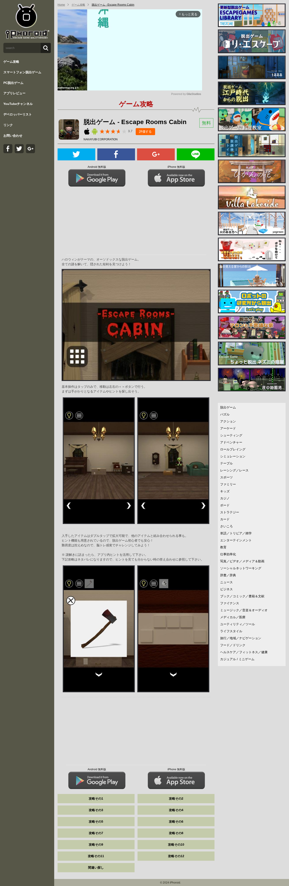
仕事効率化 (228, 554)
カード (225, 519)
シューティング (231, 435)
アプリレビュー (14, 93)
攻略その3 (96, 810)
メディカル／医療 (232, 617)
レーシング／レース (234, 470)
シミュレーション (232, 456)
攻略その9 (96, 844)
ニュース (226, 582)
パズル (225, 414)
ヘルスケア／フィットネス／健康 (244, 652)
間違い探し (96, 867)
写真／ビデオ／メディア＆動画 (242, 561)
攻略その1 (96, 798)
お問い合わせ (12, 135)
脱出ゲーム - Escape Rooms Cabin (113, 4)
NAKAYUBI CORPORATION (101, 139)
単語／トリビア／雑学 (236, 533)
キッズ (225, 491)
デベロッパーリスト (17, 114)
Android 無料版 (97, 166)
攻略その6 (176, 821)
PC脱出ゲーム (13, 83)
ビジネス (226, 589)
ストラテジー (229, 512)
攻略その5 (96, 821)
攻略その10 (176, 844)
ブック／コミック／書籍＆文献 (242, 596)
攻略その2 (176, 798)
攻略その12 (176, 856)
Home (61, 4)
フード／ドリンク (232, 645)
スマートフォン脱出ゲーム (22, 72)
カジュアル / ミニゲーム (237, 659)
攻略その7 (96, 833)
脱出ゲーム (228, 407)
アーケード (228, 428)
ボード (225, 505)
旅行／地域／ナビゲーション (240, 638)
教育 (223, 547)
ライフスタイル (231, 631)
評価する (145, 131)
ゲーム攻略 (11, 61)
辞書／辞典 (228, 575)
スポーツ (226, 477)
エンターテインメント (236, 540)
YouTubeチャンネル (18, 104)
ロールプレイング (232, 449)
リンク (8, 125)
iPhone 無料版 (176, 166)
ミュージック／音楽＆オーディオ (244, 610)
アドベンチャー (231, 442)
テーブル (226, 463)
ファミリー (228, 484)
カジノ (225, 498)
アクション (228, 421)
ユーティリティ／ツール (237, 624)
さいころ (226, 526)
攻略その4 (176, 810)
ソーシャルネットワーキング (240, 568)
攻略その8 (176, 833)
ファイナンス (229, 603)
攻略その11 (96, 856)
